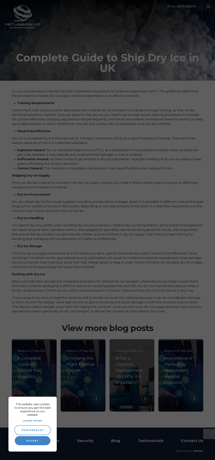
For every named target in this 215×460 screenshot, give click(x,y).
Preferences (33, 430)
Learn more (32, 420)
